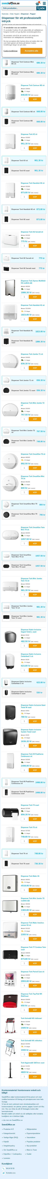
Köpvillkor (7, 1154)
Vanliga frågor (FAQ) (11, 1137)
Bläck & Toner (32, 1150)
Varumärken (31, 1137)
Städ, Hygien (14, 14)
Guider (29, 1154)
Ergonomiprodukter (33, 1133)
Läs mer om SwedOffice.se (13, 1120)
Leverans (7, 1158)
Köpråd (6, 1142)
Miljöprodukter (32, 1129)
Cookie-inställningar (10, 51)
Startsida (5, 14)
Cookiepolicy (17, 1154)
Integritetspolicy (9, 1146)
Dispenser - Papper (28, 14)
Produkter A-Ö (9, 1129)
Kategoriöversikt (9, 1133)
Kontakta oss (11, 1173)
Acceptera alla (31, 51)
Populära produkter (33, 1142)
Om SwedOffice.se (10, 1150)
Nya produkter (32, 1146)
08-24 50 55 (10, 1168)
